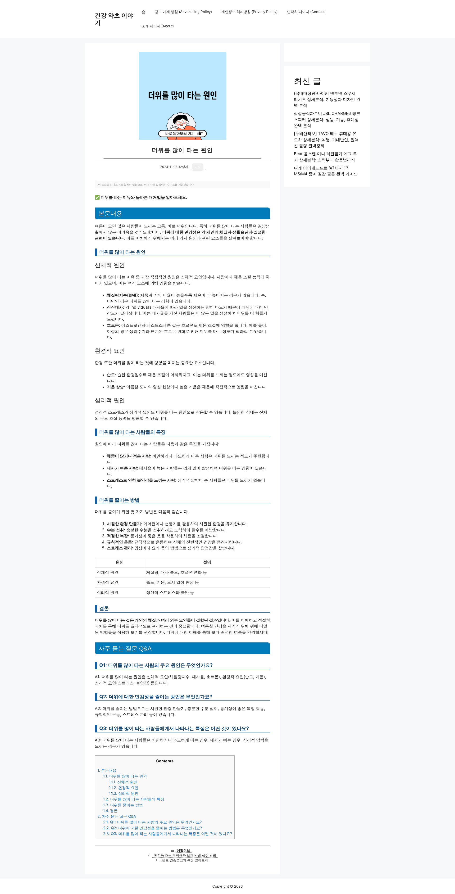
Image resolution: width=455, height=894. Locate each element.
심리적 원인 (123, 793)
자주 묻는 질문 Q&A (116, 816)
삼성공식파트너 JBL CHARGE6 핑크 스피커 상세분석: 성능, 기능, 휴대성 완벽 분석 (327, 119)
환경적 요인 (123, 787)
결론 (110, 810)
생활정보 (183, 850)
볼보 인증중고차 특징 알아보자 (185, 860)
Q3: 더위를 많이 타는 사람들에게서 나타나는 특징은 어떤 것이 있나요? (167, 833)
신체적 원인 (123, 782)
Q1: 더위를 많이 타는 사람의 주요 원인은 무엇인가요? (152, 822)
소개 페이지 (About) (158, 26)
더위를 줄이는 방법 (123, 805)
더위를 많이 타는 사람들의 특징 (133, 799)
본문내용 (106, 770)
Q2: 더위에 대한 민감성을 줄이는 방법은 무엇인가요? (152, 828)
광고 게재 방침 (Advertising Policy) (183, 11)
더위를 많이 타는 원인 (125, 776)
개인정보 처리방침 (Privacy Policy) (249, 11)
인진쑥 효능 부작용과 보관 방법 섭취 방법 (185, 855)
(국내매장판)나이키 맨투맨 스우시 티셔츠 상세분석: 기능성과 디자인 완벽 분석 (327, 99)
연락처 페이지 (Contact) (306, 11)
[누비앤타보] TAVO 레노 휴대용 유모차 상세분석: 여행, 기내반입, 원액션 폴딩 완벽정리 (326, 139)
